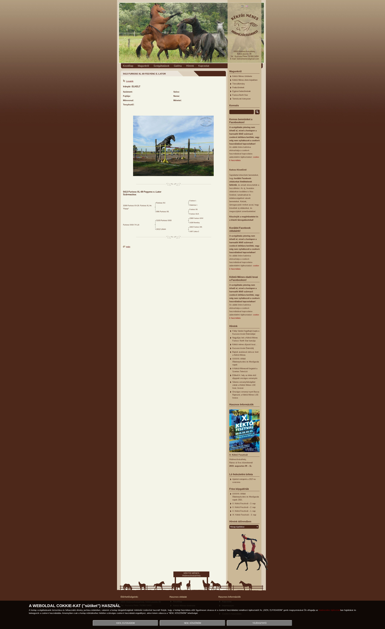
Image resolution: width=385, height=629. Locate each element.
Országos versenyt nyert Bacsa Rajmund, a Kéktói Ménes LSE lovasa (245, 395)
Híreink (190, 66)
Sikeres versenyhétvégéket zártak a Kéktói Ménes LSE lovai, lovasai (244, 385)
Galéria (178, 66)
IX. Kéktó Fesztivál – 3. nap (244, 515)
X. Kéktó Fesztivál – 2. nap (244, 507)
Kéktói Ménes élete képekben (244, 80)
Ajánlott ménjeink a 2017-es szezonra (244, 480)
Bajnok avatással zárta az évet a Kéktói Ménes (245, 353)
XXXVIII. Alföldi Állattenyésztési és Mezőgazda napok (245, 362)
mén (128, 246)
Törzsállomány (238, 84)
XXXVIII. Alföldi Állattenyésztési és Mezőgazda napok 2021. (245, 497)
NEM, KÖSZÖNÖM (192, 623)
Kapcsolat (203, 66)
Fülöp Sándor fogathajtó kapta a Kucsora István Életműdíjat (245, 332)
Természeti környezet (241, 99)
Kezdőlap (128, 66)
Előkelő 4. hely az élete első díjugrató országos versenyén (244, 376)
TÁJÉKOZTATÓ (259, 623)
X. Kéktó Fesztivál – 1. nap (244, 511)
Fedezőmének (238, 88)
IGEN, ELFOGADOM (125, 623)
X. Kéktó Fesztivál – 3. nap (244, 504)
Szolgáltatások (161, 66)
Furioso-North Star (240, 95)
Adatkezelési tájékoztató (329, 610)
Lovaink (129, 81)
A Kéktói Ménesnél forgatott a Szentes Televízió (244, 370)
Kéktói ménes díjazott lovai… (244, 344)
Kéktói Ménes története (242, 76)
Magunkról (143, 66)
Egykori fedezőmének (241, 91)
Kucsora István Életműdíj (243, 348)
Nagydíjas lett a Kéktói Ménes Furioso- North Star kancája (245, 339)
